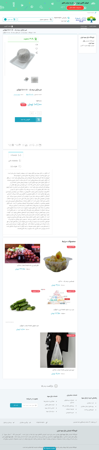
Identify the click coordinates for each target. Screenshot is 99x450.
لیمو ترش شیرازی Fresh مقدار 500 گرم (63, 370)
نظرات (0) (14, 166)
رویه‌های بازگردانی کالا (68, 406)
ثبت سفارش (90, 403)
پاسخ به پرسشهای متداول (69, 401)
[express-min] (38, 144)
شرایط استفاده (70, 409)
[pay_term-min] (24, 144)
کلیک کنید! (64, 21)
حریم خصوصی (70, 413)
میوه (89, 45)
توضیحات (14, 155)
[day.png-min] (18, 144)
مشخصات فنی (13, 160)
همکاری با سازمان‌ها (49, 401)
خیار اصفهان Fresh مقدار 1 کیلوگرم (29, 326)
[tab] (15, 155)
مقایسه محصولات (50, 448)
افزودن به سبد (25, 119)
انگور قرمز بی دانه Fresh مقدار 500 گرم (28, 265)
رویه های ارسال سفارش (87, 406)
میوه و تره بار (17, 95)
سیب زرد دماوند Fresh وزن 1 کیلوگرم (64, 310)
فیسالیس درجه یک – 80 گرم (66, 281)
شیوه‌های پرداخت (89, 410)
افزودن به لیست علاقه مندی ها (36, 48)
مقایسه (36, 44)
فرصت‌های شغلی (49, 405)
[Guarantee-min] (10, 144)
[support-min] (31, 144)
